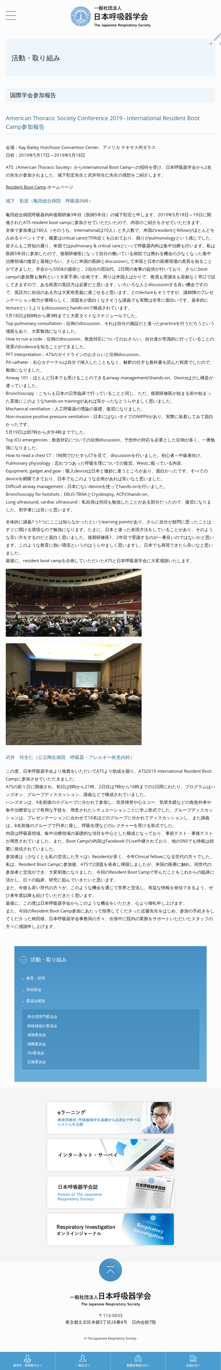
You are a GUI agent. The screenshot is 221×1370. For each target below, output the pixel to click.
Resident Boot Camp (26, 187)
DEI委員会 (35, 1052)
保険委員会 (36, 1034)
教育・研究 (35, 978)
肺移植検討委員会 (42, 1025)
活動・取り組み (49, 959)
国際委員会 (36, 1043)
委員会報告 (35, 1000)
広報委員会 (36, 1061)
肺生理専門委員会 (42, 1016)
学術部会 (33, 989)
